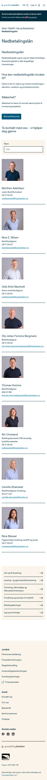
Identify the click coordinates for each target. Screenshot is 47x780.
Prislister (6, 719)
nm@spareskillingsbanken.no (15, 546)
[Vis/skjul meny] (43, 5)
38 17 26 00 (7, 195)
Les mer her (32, 17)
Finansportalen (12, 682)
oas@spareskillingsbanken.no (15, 297)
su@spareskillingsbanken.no (14, 448)
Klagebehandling (9, 665)
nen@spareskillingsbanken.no (15, 247)
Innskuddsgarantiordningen (14, 671)
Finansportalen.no (9, 775)
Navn (6, 143)
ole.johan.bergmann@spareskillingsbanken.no (23, 346)
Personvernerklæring (11, 654)
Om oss (5, 702)
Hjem (4, 28)
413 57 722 (7, 494)
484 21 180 (7, 392)
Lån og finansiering (25, 28)
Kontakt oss (7, 697)
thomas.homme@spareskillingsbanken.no (21, 395)
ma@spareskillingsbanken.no (15, 198)
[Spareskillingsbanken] (10, 5)
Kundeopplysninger (11, 676)
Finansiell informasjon (12, 660)
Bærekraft (6, 708)
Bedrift (11, 28)
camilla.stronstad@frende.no (15, 497)
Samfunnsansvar (9, 713)
